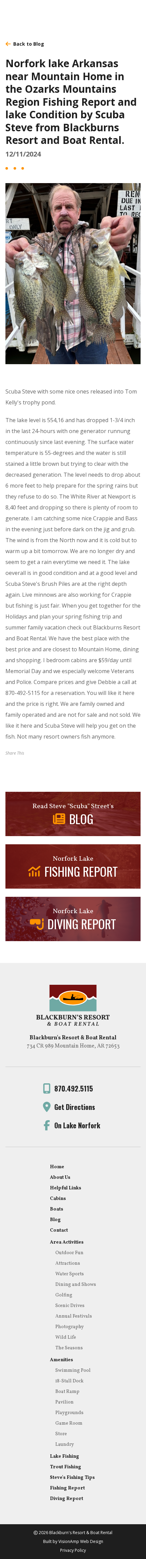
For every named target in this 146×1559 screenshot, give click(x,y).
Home (57, 1167)
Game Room (69, 1423)
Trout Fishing (65, 1467)
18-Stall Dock (69, 1381)
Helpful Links (65, 1188)
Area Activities (67, 1242)
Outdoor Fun (69, 1253)
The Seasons (69, 1348)
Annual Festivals (73, 1316)
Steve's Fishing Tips (72, 1477)
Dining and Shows (75, 1284)
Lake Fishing (64, 1456)
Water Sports (69, 1274)
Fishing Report (67, 1488)
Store (61, 1434)
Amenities (61, 1360)
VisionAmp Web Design (80, 1541)
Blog (55, 1220)
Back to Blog (28, 44)
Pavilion (64, 1402)
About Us (60, 1177)
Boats (56, 1209)
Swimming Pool (73, 1370)
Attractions (67, 1263)
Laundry (64, 1444)
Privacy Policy (73, 1550)
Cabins (58, 1199)
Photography (69, 1327)
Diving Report (66, 1499)
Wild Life (65, 1337)
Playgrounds (69, 1413)
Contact (59, 1230)
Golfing (63, 1295)
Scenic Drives (70, 1306)
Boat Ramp (67, 1392)
